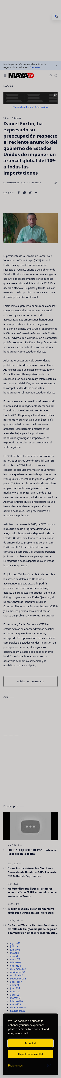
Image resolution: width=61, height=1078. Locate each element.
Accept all (30, 1043)
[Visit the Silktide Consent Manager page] (49, 1065)
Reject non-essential (30, 1054)
